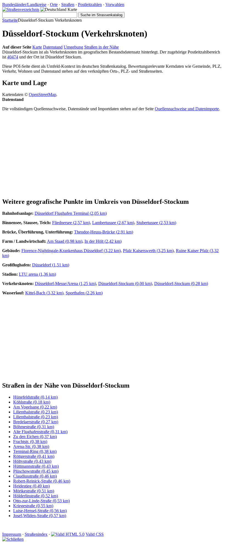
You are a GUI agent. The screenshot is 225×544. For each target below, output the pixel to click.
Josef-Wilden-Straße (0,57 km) (39, 515)
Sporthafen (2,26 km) (84, 293)
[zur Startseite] (20, 9)
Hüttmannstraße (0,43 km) (36, 466)
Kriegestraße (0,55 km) (33, 505)
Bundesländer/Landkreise (24, 4)
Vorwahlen (114, 4)
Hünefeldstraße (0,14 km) (35, 397)
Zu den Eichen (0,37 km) (35, 436)
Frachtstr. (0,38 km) (30, 441)
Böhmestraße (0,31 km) (33, 426)
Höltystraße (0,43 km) (32, 461)
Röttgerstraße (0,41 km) (33, 456)
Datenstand (53, 47)
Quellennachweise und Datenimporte (187, 108)
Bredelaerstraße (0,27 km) (35, 421)
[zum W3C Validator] (68, 534)
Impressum (11, 534)
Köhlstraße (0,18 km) (31, 402)
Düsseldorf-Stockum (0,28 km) (181, 283)
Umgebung (73, 47)
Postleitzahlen (90, 4)
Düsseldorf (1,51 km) (50, 265)
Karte (37, 47)
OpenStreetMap (42, 94)
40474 (12, 57)
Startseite (10, 20)
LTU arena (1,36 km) (37, 274)
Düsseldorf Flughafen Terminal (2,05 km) (71, 213)
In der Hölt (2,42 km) (103, 241)
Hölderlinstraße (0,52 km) (35, 496)
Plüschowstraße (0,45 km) (35, 471)
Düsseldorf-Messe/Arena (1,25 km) (65, 283)
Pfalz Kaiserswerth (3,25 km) (148, 250)
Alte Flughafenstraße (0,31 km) (40, 431)
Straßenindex (36, 534)
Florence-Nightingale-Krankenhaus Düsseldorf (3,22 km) (71, 250)
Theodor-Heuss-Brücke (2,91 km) (103, 232)
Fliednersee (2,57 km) (71, 222)
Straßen (67, 4)
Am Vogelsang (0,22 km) (35, 407)
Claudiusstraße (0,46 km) (35, 476)
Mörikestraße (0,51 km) (33, 491)
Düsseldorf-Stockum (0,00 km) (125, 283)
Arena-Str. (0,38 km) (31, 446)
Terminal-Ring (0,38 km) (35, 451)
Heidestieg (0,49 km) (31, 486)
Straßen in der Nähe (101, 47)
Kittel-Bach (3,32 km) (44, 293)
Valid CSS (95, 534)
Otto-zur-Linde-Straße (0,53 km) (41, 500)
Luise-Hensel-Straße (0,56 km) (40, 510)
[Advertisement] (112, 154)
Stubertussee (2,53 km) (156, 222)
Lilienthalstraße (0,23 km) (35, 412)
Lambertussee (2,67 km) (113, 222)
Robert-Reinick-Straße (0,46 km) (41, 481)
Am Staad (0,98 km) (64, 241)
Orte (54, 4)
